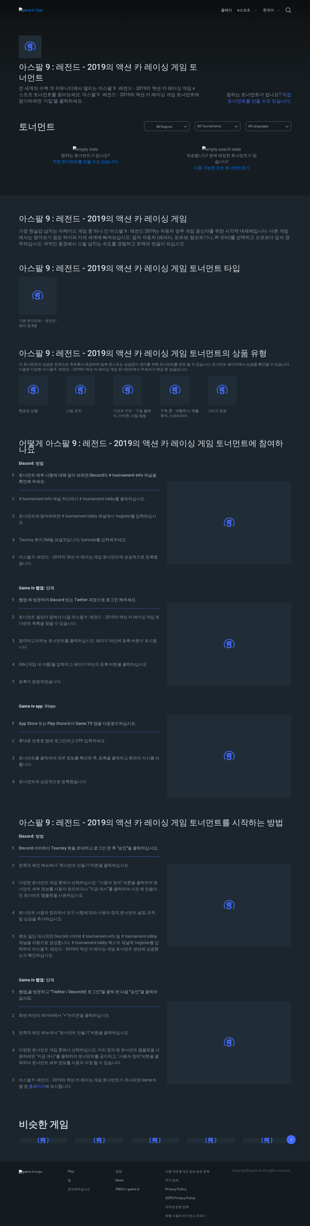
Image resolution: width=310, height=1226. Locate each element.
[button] (291, 1141)
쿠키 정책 (172, 1180)
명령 (119, 1171)
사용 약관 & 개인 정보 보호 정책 (187, 1171)
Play (71, 1171)
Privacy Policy (175, 1189)
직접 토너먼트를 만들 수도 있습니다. (85, 161)
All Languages (258, 126)
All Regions (164, 126)
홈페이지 (36, 1086)
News (120, 1180)
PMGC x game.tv (128, 1189)
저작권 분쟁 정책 (177, 1207)
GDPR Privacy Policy (180, 1198)
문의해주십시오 (79, 1189)
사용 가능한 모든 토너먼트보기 (222, 167)
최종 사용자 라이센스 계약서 (185, 1216)
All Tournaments (209, 126)
